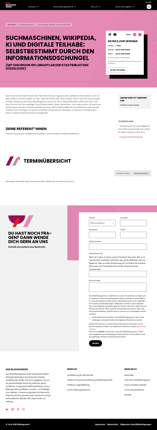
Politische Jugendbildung (78, 385)
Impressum (100, 424)
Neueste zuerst (140, 173)
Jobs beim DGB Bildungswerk (137, 380)
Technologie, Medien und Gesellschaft (53, 24)
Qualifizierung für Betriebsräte (80, 375)
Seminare (32, 7)
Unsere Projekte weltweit (135, 385)
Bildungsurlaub (26, 24)
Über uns (94, 7)
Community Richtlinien (134, 390)
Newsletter (129, 375)
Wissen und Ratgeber (123, 7)
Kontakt (148, 2)
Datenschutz (112, 424)
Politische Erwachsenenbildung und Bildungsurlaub (89, 380)
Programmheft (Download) (131, 137)
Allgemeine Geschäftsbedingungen (135, 424)
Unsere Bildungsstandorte (63, 7)
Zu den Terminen (117, 70)
